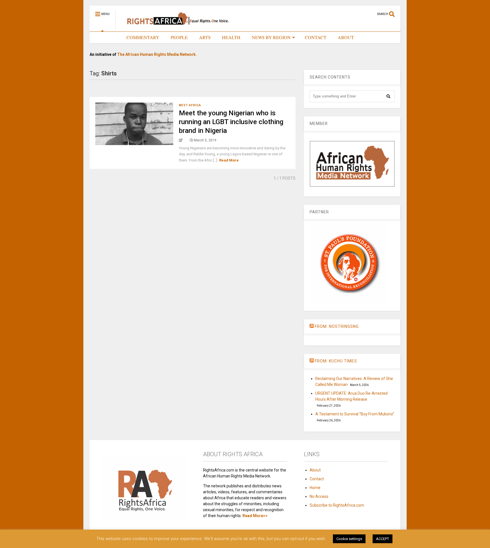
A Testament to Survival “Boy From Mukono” (354, 414)
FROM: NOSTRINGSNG (337, 326)
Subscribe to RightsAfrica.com (337, 505)
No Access (319, 496)
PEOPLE (179, 37)
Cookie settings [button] (349, 539)
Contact (317, 479)
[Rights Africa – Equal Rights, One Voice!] (175, 27)
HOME (108, 37)
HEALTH (231, 37)
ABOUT (346, 37)
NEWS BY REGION (271, 37)
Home (315, 487)
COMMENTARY (142, 37)
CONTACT (315, 37)
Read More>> (255, 515)
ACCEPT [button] (382, 539)
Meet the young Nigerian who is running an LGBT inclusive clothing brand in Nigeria (231, 122)
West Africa (190, 105)
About (315, 470)
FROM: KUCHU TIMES (336, 361)
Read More (229, 160)
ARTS (205, 37)
